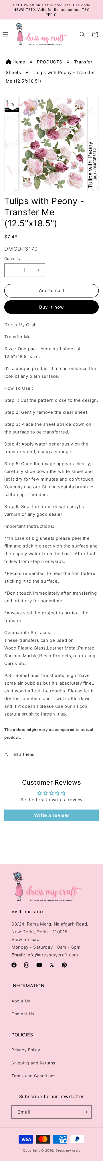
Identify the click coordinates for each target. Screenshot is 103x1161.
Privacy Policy (25, 1049)
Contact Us (22, 1013)
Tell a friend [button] (23, 754)
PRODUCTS (49, 62)
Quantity (12, 258)
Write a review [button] (51, 815)
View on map (25, 939)
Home (19, 62)
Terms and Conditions (33, 1075)
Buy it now (51, 307)
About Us (20, 1000)
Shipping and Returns (33, 1062)
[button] (82, 34)
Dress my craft (68, 1150)
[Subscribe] (85, 1112)
